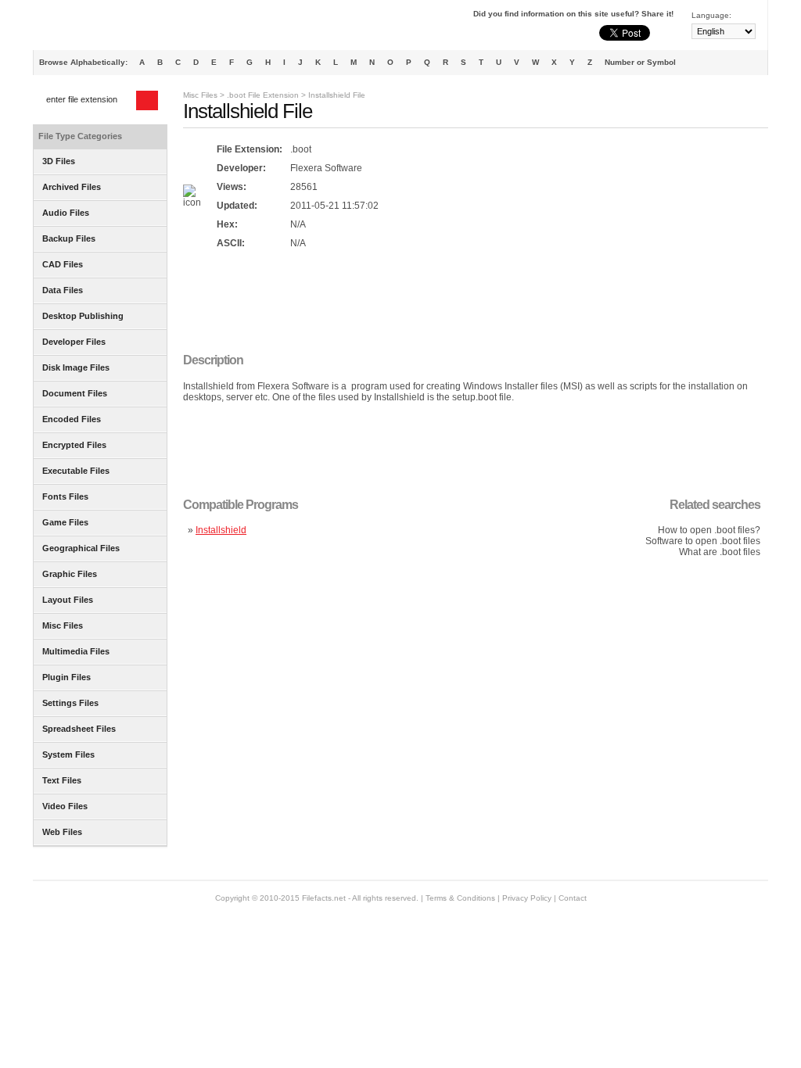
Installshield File (336, 95)
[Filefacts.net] (111, 28)
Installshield (221, 530)
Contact (573, 898)
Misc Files (200, 95)
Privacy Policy (526, 898)
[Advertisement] (468, 302)
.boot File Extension (263, 95)
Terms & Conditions (460, 898)
